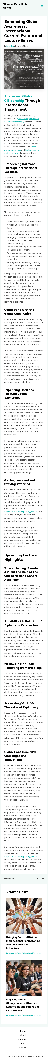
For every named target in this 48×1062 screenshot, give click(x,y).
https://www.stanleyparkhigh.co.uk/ (21, 512)
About (23, 1035)
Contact (23, 1048)
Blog (23, 1043)
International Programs (32, 953)
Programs (23, 1039)
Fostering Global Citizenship (18, 98)
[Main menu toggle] (42, 6)
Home (23, 1031)
